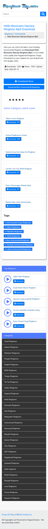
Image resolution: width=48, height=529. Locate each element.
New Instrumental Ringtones (18, 240)
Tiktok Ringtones (13, 236)
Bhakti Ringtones (10, 475)
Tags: (7, 215)
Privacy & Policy (8, 515)
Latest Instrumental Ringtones (19, 249)
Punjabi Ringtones (11, 359)
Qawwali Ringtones (11, 463)
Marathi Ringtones (11, 434)
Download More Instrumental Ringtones (24, 87)
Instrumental (20, 34)
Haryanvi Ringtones (12, 498)
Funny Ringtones (11, 492)
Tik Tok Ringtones (11, 382)
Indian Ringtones (13, 227)
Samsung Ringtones (12, 428)
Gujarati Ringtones (11, 394)
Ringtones (9, 34)
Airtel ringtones (10, 469)
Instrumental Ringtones (13, 423)
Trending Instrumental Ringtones (20, 245)
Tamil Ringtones (10, 341)
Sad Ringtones (10, 411)
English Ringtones (11, 365)
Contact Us (27, 515)
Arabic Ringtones (11, 388)
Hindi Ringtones (10, 399)
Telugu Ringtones (11, 376)
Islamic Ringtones (11, 347)
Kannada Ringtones (12, 405)
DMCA (18, 515)
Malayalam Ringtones (12, 417)
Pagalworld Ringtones (12, 457)
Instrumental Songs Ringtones (19, 223)
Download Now (25, 81)
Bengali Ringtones (11, 481)
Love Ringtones (10, 486)
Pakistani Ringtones (14, 231)
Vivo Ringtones (10, 446)
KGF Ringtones (10, 452)
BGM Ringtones (10, 370)
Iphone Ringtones (11, 440)
